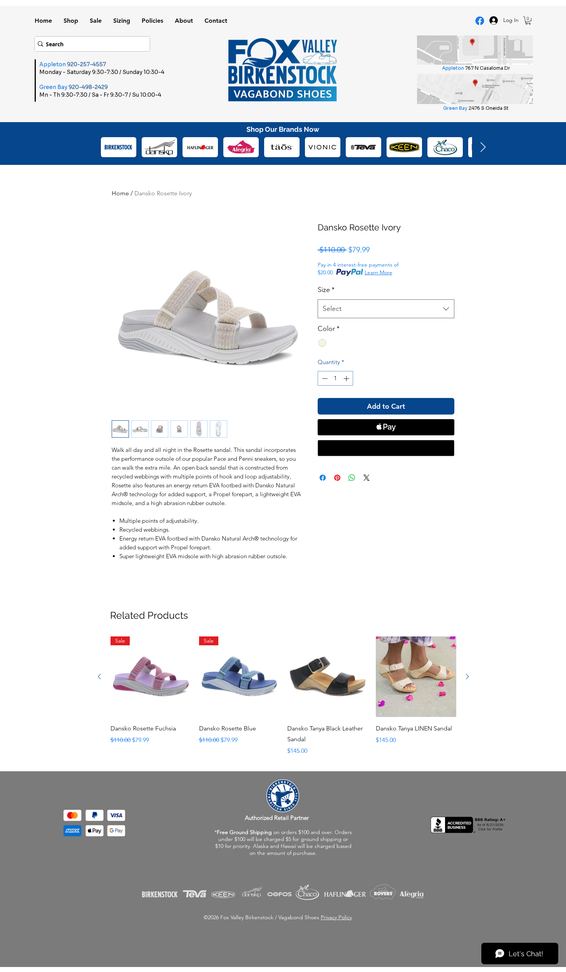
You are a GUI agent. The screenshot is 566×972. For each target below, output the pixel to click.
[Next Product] (467, 676)
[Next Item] (483, 147)
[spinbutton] (335, 378)
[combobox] (386, 309)
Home (120, 193)
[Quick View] (327, 676)
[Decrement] (324, 378)
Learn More (378, 272)
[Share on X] (366, 477)
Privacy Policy (336, 917)
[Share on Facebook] (322, 477)
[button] (528, 21)
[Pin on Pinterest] (337, 477)
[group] (283, 696)
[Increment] (347, 378)
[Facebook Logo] (480, 21)
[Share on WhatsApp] (352, 477)
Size (326, 289)
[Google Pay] (386, 448)
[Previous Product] (99, 676)
